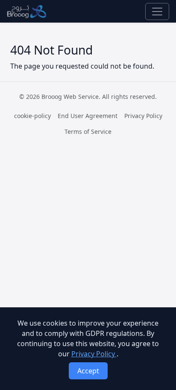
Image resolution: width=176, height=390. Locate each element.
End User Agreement (87, 116)
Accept (88, 371)
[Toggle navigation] (157, 11)
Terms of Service (88, 131)
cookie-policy (32, 116)
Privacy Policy (143, 116)
